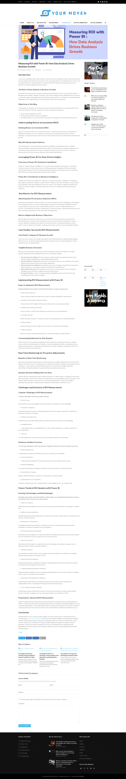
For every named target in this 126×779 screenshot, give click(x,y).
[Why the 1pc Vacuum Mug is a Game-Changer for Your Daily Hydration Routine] (96, 272)
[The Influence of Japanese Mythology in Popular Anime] (70, 649)
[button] (105, 23)
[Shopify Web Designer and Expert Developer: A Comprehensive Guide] (104, 281)
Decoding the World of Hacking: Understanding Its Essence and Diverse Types (26, 655)
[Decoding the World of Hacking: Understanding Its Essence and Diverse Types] (28, 649)
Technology (38, 70)
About (81, 741)
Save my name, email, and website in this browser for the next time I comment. (44, 699)
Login (81, 752)
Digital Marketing (25, 741)
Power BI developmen (34, 618)
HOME (20, 632)
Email (52, 685)
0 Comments (48, 70)
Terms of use (83, 755)
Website (20, 692)
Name (20, 685)
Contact (82, 747)
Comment (21, 703)
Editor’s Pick (24, 744)
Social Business (25, 750)
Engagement (24, 747)
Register (82, 749)
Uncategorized (24, 756)
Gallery (82, 744)
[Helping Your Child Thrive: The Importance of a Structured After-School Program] (96, 280)
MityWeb (81, 776)
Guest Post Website (86, 758)
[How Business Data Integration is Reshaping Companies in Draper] (88, 280)
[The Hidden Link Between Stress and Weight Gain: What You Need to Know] (88, 272)
